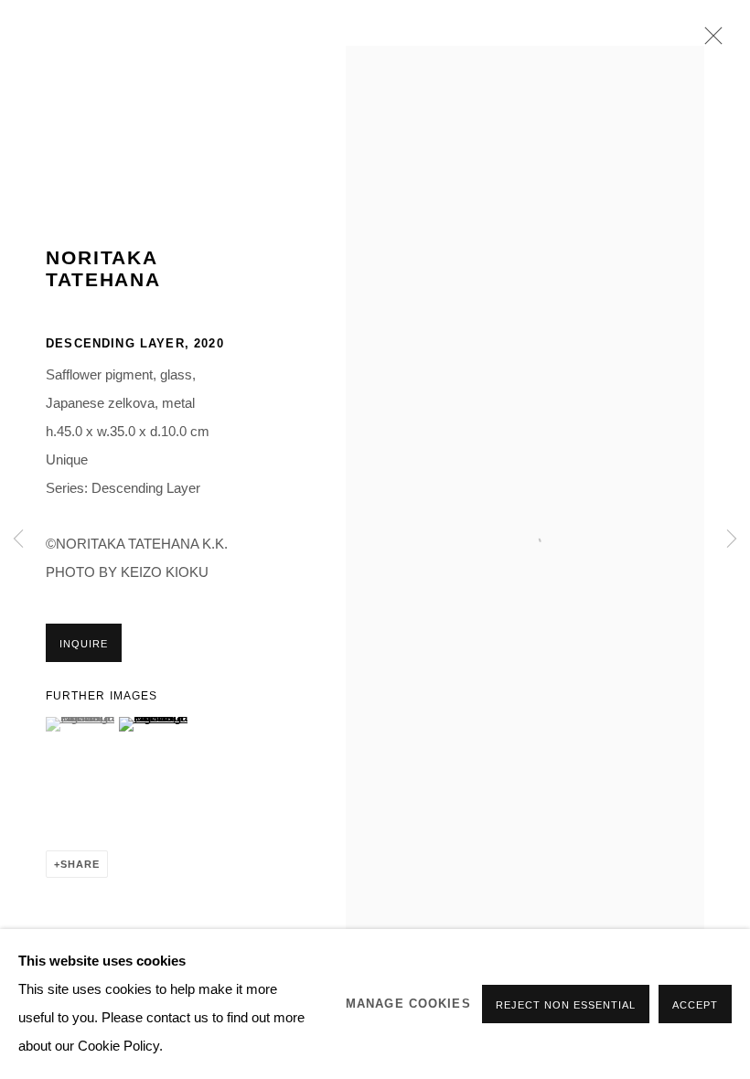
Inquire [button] (83, 643)
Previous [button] (18, 539)
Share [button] (80, 864)
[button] (80, 724)
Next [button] (731, 539)
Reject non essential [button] (566, 1004)
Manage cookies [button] (408, 1004)
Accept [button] (695, 1004)
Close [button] (709, 41)
